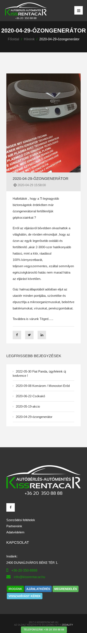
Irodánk (15, 589)
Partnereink (14, 526)
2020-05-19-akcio (28, 406)
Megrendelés (65, 589)
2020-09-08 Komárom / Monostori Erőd (43, 386)
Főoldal (13, 39)
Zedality (67, 625)
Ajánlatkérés (38, 589)
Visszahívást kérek (24, 596)
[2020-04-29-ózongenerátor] (43, 122)
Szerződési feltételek (20, 520)
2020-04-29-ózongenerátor (40, 178)
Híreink (29, 39)
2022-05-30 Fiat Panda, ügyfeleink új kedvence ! (39, 373)
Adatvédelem (15, 532)
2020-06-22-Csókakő (30, 396)
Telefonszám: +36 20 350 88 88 (44, 629)
